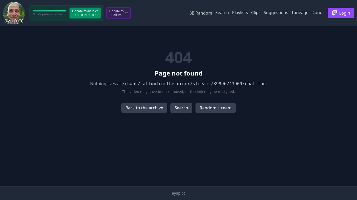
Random (203, 13)
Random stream (216, 108)
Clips (256, 12)
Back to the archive (144, 108)
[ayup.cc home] (14, 13)
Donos (318, 12)
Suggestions (276, 12)
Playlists (240, 12)
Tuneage (299, 12)
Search (222, 12)
